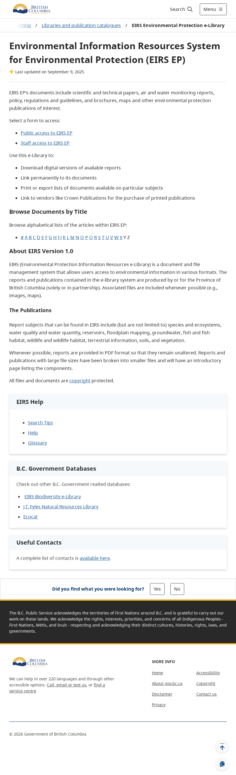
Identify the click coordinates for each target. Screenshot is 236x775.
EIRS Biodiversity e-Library (52, 496)
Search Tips (40, 422)
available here (95, 558)
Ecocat (30, 517)
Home (157, 672)
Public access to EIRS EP (47, 133)
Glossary (37, 443)
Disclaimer (162, 694)
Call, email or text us (66, 685)
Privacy (158, 704)
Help (33, 433)
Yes (157, 589)
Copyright (205, 683)
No (177, 589)
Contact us (206, 694)
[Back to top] (222, 746)
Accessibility (208, 672)
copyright (79, 380)
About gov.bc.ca (167, 683)
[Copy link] (222, 764)
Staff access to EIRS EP (45, 143)
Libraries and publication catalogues (81, 25)
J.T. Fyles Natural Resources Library (60, 506)
